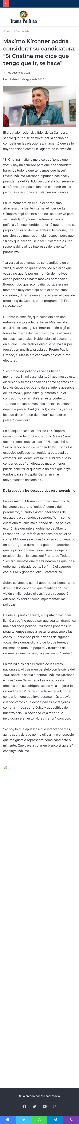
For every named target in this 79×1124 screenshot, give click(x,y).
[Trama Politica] (24, 16)
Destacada (22, 31)
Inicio (9, 31)
